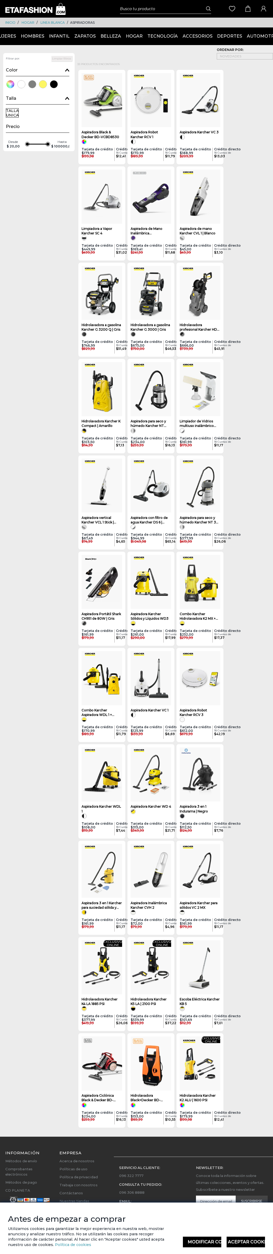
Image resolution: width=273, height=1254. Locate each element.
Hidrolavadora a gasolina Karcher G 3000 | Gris (150, 327)
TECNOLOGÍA (162, 36)
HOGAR (28, 23)
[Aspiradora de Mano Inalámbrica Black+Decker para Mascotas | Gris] (151, 197)
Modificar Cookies (204, 1241)
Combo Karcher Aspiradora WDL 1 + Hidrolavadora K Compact (97, 712)
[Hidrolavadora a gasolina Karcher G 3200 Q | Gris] (102, 293)
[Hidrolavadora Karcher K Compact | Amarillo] (102, 389)
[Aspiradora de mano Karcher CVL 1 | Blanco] (200, 197)
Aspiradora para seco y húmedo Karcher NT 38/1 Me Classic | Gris (200, 520)
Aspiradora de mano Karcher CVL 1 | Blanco (197, 231)
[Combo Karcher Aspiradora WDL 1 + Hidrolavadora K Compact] (102, 678)
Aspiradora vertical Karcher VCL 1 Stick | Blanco (98, 520)
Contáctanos (71, 1193)
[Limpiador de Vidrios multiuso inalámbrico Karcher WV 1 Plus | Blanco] (200, 389)
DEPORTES (229, 36)
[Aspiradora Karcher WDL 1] (102, 774)
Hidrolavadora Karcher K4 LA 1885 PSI (100, 1001)
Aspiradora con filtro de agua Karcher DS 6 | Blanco (149, 520)
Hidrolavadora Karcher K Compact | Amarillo (101, 423)
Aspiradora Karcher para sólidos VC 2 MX (199, 905)
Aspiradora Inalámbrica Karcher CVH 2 (149, 905)
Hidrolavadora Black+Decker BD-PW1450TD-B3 (145, 1097)
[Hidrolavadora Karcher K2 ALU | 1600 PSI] (200, 1063)
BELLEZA (111, 36)
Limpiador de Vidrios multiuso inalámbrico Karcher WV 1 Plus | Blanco (197, 423)
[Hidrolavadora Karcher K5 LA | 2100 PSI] (151, 967)
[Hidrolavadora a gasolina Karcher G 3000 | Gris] (151, 293)
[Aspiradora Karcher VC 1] (151, 678)
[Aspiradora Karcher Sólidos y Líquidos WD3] (151, 582)
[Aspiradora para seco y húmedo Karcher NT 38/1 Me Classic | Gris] (200, 486)
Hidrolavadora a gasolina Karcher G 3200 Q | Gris (101, 327)
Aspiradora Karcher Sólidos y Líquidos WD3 (149, 616)
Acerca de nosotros (76, 1161)
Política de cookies (72, 1244)
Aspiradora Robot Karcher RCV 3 (193, 712)
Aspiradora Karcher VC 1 (149, 710)
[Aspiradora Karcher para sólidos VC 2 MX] (200, 871)
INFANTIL (59, 36)
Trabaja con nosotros (78, 1185)
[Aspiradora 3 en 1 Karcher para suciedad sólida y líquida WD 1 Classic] (102, 871)
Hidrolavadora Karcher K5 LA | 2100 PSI (149, 1001)
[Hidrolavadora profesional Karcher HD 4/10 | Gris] (200, 293)
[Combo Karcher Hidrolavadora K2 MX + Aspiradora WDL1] (200, 582)
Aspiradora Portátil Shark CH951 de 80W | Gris (101, 616)
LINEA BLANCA (53, 23)
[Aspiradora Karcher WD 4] (151, 774)
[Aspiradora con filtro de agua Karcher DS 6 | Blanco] (151, 486)
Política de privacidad (78, 1177)
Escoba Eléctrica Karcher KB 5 (200, 1001)
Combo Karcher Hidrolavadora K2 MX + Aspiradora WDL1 (198, 616)
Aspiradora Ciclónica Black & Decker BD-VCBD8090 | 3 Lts (98, 1097)
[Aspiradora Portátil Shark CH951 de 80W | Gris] (102, 582)
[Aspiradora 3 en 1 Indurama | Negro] (200, 774)
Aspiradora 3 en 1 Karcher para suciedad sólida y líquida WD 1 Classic (102, 905)
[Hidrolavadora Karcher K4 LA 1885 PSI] (102, 967)
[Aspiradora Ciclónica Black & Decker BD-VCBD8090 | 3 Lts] (102, 1063)
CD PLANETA (17, 1190)
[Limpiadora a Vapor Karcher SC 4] (102, 197)
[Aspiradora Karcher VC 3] (200, 100)
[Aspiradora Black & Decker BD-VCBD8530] (102, 100)
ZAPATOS (85, 36)
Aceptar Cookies (246, 1241)
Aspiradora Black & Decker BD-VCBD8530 (100, 134)
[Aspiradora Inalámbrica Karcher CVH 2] (151, 871)
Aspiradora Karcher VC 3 (199, 132)
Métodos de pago (21, 1182)
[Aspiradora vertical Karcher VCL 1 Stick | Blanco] (102, 486)
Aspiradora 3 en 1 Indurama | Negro (194, 808)
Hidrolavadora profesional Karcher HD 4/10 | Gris (198, 327)
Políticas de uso (73, 1169)
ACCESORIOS (197, 36)
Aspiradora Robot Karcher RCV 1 (144, 134)
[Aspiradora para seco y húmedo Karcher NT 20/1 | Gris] (151, 389)
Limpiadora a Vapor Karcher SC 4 (97, 231)
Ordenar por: (230, 50)
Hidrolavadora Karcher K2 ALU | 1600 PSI (198, 1097)
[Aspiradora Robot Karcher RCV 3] (200, 678)
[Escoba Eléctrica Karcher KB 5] (200, 967)
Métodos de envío (21, 1161)
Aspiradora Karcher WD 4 (151, 806)
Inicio (10, 23)
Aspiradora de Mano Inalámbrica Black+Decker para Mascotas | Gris (146, 231)
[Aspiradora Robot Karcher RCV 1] (151, 100)
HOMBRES (32, 36)
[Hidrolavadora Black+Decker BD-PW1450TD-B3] (151, 1063)
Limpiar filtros (61, 58)
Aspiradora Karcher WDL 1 (101, 808)
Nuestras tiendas (74, 1201)
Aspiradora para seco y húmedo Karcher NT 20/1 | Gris (148, 423)
